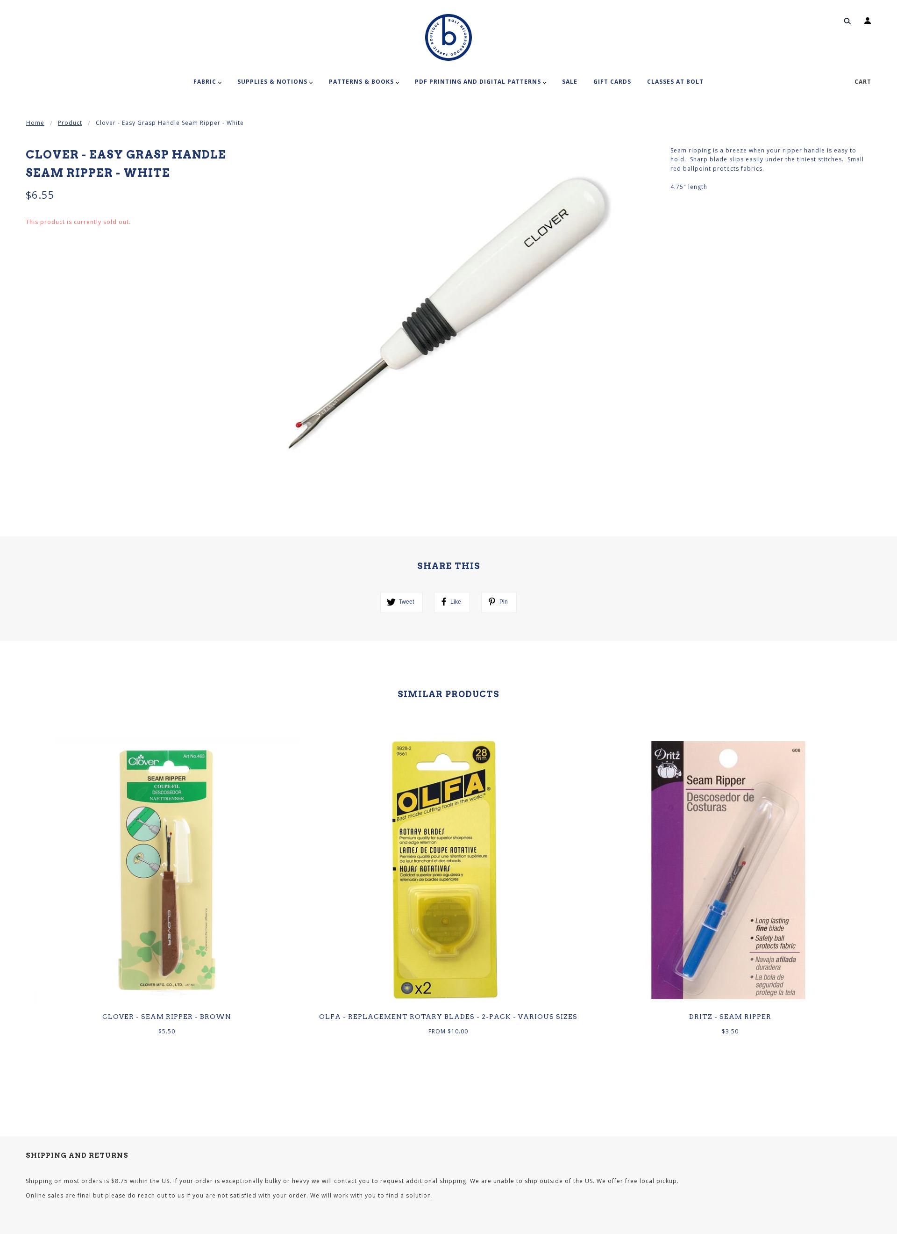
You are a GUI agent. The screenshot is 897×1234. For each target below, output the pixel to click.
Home (35, 123)
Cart (862, 82)
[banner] (448, 37)
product (70, 123)
